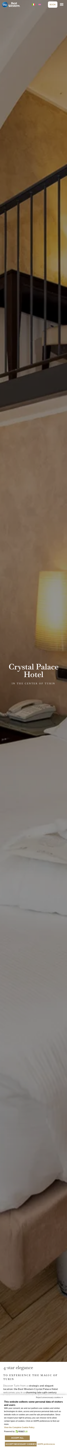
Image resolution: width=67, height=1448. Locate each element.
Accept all (17, 1438)
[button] (62, 4)
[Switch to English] (40, 4)
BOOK (53, 4)
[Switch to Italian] (33, 4)
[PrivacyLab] (21, 1431)
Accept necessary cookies (21, 1444)
